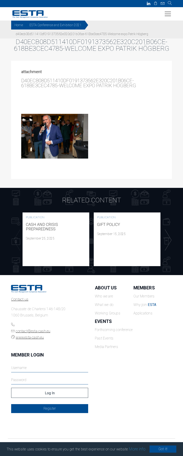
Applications (142, 313)
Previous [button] (16, 240)
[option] (56, 239)
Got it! (162, 449)
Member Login (27, 355)
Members (144, 288)
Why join (144, 305)
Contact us (19, 299)
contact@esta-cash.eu (33, 331)
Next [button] (167, 240)
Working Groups (107, 313)
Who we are (104, 296)
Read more (56, 239)
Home (19, 25)
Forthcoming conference (114, 330)
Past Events (104, 338)
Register (50, 408)
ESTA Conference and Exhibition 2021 (55, 25)
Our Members (144, 296)
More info (137, 449)
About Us (106, 288)
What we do (104, 305)
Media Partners (106, 347)
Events (103, 321)
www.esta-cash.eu (30, 337)
